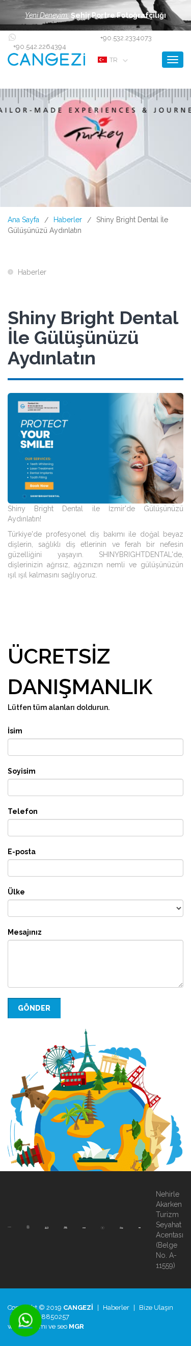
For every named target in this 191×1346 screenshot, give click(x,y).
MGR (76, 1326)
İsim (15, 731)
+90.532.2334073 (126, 38)
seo (62, 1326)
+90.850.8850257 (41, 1317)
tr (114, 60)
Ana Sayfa (23, 220)
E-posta (22, 852)
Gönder (34, 1008)
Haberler (67, 220)
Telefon (23, 811)
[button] (95, 15)
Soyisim (22, 771)
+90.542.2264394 (39, 46)
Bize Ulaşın (156, 1307)
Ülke (16, 892)
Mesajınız (25, 932)
